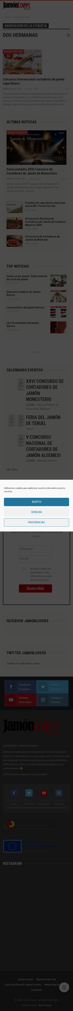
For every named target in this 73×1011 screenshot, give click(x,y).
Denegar (36, 512)
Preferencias (36, 522)
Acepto (36, 502)
